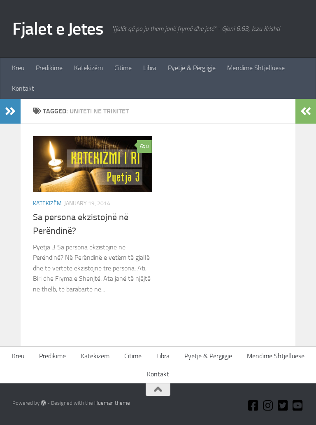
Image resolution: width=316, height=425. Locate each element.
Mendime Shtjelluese (256, 68)
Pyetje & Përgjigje (192, 68)
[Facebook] (253, 405)
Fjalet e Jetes (57, 29)
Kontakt (23, 88)
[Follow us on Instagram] (268, 405)
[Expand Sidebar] (10, 111)
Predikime (49, 68)
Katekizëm (88, 68)
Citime (123, 68)
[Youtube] (298, 405)
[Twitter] (283, 405)
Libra (149, 68)
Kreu (18, 68)
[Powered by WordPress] (43, 403)
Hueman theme (112, 403)
